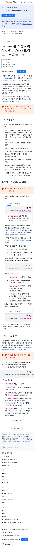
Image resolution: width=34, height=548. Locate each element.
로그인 (30, 2)
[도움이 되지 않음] (15, 37)
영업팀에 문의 (5, 465)
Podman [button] (17, 203)
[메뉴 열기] (3, 2)
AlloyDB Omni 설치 (19, 137)
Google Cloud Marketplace (9, 462)
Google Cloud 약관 (8, 532)
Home (3, 31)
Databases (21, 31)
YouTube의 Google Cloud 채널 (10, 519)
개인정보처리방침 (15, 529)
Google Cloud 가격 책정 (8, 459)
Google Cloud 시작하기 (8, 493)
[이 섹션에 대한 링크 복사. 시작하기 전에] (16, 120)
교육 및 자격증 (5, 502)
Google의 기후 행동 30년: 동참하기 (12, 535)
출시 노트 (4, 479)
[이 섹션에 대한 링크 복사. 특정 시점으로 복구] (21, 336)
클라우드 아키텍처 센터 (8, 499)
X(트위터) (4, 516)
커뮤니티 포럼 (5, 473)
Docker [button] (9, 203)
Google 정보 (5, 529)
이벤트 (3, 513)
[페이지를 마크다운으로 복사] (23, 54)
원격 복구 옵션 (13, 249)
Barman (7, 78)
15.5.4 (22, 71)
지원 (3, 476)
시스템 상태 (5, 482)
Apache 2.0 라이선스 (17, 438)
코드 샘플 (4, 496)
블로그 (3, 510)
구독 (25, 539)
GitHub (3, 490)
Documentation (11, 31)
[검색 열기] (21, 2)
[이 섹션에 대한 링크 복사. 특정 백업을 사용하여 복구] (28, 183)
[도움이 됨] (12, 37)
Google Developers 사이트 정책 (23, 440)
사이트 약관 (25, 529)
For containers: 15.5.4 (17, 11)
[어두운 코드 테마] (27, 207)
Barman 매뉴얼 (6, 86)
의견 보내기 (7, 41)
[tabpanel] (18, 214)
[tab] (9, 203)
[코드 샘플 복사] (30, 207)
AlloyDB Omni (11, 8)
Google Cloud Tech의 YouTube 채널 (12, 522)
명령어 (21, 240)
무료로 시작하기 (8, 15)
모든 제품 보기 (5, 456)
